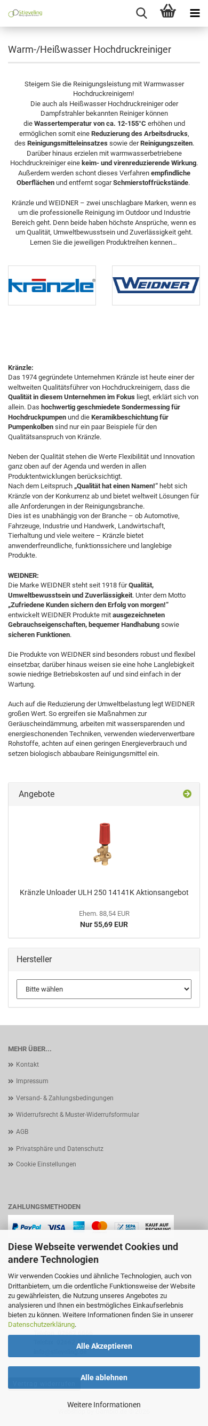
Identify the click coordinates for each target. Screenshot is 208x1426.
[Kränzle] (52, 285)
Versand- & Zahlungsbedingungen (65, 1098)
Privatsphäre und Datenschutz (59, 1149)
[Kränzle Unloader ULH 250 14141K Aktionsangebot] (104, 844)
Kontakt (27, 1064)
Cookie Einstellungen (46, 1164)
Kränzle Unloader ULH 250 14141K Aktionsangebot (104, 892)
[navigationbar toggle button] (194, 13)
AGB (22, 1131)
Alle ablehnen (104, 1377)
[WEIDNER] (156, 285)
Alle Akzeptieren (104, 1346)
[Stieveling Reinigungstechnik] (21, 13)
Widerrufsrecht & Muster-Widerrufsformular (77, 1114)
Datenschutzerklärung (41, 1324)
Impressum (32, 1081)
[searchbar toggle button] (141, 13)
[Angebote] (187, 794)
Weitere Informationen (104, 1404)
